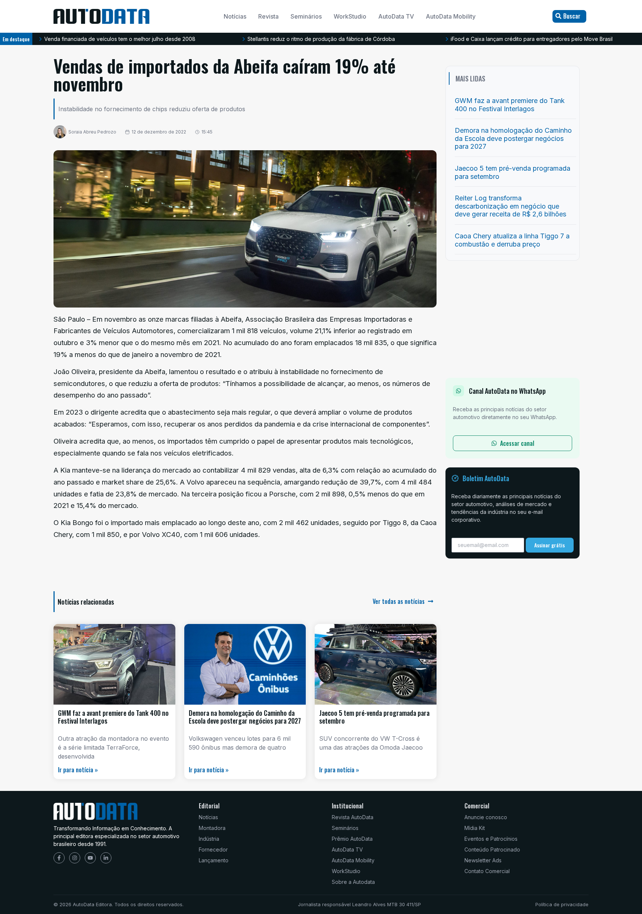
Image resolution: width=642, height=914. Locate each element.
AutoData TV (396, 16)
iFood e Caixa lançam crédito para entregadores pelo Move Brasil (532, 39)
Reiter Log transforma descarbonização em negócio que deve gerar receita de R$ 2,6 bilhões (510, 206)
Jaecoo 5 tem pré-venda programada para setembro (374, 717)
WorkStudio (350, 16)
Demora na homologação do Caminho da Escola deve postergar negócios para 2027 (245, 717)
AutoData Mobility (451, 16)
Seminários (306, 16)
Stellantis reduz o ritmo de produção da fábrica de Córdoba (321, 39)
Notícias (235, 16)
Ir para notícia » (78, 769)
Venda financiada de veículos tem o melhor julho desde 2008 (119, 39)
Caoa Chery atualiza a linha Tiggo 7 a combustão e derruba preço (512, 240)
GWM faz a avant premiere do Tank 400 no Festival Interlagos (113, 717)
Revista (268, 16)
